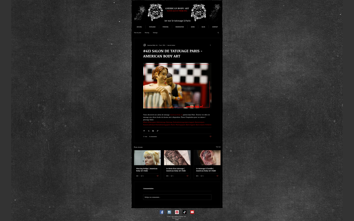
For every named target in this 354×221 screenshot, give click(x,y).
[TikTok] (184, 212)
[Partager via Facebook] (144, 131)
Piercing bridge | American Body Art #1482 (146, 169)
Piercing (147, 32)
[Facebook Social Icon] (162, 212)
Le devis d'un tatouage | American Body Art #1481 (176, 169)
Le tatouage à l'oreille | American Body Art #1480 (206, 169)
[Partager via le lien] (157, 131)
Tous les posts (137, 32)
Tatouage (155, 32)
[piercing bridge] (147, 157)
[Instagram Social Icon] (169, 212)
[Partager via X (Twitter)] (148, 131)
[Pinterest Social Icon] (177, 212)
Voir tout (218, 147)
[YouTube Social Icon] (192, 212)
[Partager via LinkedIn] (153, 131)
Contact (177, 219)
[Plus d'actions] (210, 45)
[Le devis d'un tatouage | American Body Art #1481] (177, 157)
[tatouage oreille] (207, 157)
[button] (218, 32)
